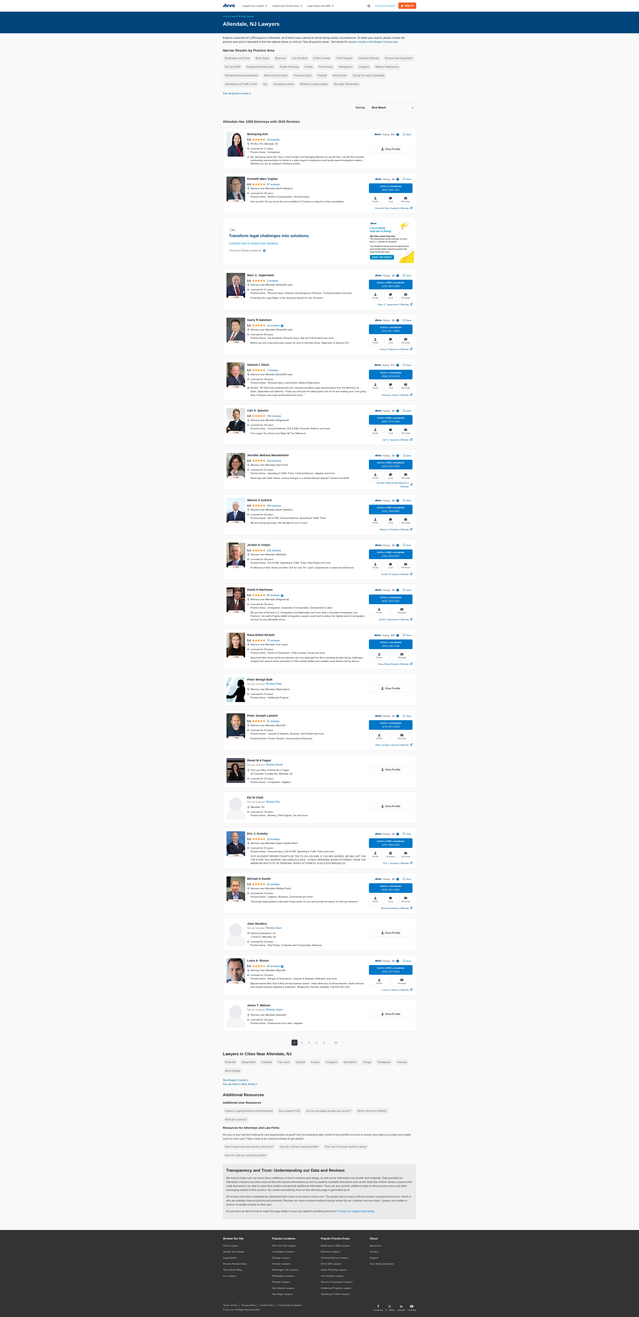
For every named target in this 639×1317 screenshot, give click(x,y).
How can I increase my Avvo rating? (346, 1146)
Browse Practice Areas (235, 1263)
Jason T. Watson (258, 1005)
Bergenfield (248, 1062)
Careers (374, 1251)
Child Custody (321, 58)
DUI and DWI (232, 66)
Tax (265, 84)
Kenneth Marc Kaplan (262, 179)
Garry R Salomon (259, 320)
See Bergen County (234, 1080)
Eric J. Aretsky (257, 833)
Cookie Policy (267, 1305)
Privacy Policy (248, 1305)
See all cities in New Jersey (239, 1084)
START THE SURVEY (382, 257)
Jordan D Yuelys (258, 545)
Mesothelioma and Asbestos (241, 75)
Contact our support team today (356, 1211)
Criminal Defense (368, 58)
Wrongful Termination (346, 84)
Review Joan (274, 927)
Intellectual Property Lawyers (336, 1288)
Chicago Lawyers (281, 1257)
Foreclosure (326, 66)
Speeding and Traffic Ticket (241, 84)
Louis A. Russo (258, 960)
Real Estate (340, 75)
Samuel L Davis (258, 364)
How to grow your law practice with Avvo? (249, 1146)
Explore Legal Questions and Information (249, 1111)
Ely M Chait (255, 797)
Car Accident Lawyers (332, 1276)
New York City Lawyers (284, 1245)
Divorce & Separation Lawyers (337, 1282)
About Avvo (376, 1245)
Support (374, 1257)
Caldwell (266, 1062)
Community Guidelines (290, 1305)
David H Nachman (260, 589)
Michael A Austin (259, 878)
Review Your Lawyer (234, 1251)
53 (335, 1042)
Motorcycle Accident (276, 75)
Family (309, 66)
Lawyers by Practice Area (285, 5)
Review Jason (274, 1009)
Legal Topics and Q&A (318, 5)
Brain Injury (262, 58)
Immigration (346, 66)
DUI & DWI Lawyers (331, 1263)
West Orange (232, 1070)
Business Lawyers (330, 1251)
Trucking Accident (283, 84)
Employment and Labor (260, 66)
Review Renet (274, 764)
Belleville (230, 1062)
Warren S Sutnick (259, 500)
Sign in (409, 5)
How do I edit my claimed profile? (299, 1146)
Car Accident (299, 58)
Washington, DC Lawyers (285, 1269)
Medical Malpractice (387, 66)
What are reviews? (236, 1119)
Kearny (315, 1062)
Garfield (300, 1062)
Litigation (364, 66)
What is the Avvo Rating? (372, 1111)
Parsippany (384, 1062)
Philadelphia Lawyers (283, 1276)
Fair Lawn (284, 1062)
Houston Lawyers (281, 1263)
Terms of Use (230, 1305)
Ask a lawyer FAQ (289, 1111)
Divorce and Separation (399, 58)
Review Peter (274, 683)
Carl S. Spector (258, 410)
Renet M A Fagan (259, 760)
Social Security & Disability (369, 75)
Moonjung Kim (257, 134)
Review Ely (273, 801)
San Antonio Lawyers (283, 1288)
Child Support (344, 58)
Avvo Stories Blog (232, 1269)
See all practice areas (236, 93)
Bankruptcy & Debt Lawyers (335, 1245)
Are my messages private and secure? (328, 1111)
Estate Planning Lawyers (334, 1269)
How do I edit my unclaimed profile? (246, 1155)
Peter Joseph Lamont (262, 715)
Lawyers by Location (253, 5)
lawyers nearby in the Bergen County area (373, 41)
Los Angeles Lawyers (283, 1251)
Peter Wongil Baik (260, 679)
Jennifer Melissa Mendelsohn (268, 455)
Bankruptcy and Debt (237, 58)
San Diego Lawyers (282, 1294)
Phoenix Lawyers (281, 1282)
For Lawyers (229, 1276)
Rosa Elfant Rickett (260, 635)
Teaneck (402, 1062)
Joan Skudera (257, 923)
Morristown (350, 1062)
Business (280, 58)
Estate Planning (289, 66)
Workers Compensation (314, 84)
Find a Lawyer (230, 1245)
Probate (322, 75)
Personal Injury (303, 75)
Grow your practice (385, 5)
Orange (367, 1062)
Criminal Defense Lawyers (334, 1257)
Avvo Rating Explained (381, 1263)
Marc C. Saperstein (260, 275)
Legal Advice (229, 1257)
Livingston (331, 1062)
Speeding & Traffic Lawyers (335, 1294)
